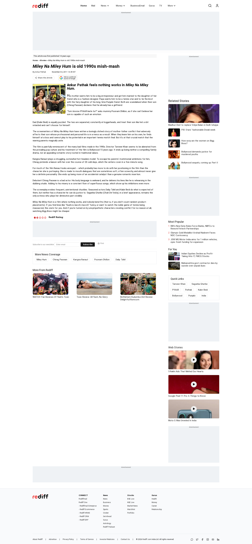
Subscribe (87, 244)
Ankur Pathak (40, 72)
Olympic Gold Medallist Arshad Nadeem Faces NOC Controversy (193, 234)
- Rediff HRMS (84, 513)
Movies (43, 60)
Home (83, 5)
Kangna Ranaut (80, 259)
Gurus (152, 5)
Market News (132, 506)
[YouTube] (213, 539)
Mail (93, 5)
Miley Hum (42, 259)
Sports (105, 509)
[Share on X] (197, 539)
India (204, 295)
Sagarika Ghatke (200, 284)
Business (107, 502)
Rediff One (83, 502)
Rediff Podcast (109, 527)
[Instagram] (207, 539)
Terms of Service (87, 539)
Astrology (107, 523)
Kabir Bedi (203, 289)
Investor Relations (107, 539)
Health (154, 499)
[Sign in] (217, 5)
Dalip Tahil (120, 259)
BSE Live (130, 499)
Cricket (106, 513)
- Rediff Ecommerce (86, 509)
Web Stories (175, 347)
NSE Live (130, 502)
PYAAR (175, 289)
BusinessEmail (138, 5)
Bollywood (177, 295)
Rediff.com (146, 539)
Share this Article (45, 78)
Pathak (188, 289)
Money (119, 5)
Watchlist (131, 509)
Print (102, 243)
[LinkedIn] (218, 539)
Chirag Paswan (60, 259)
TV (160, 5)
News (103, 5)
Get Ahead (107, 516)
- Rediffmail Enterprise (87, 506)
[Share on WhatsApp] (192, 539)
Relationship (157, 509)
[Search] (210, 5)
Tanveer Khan (179, 284)
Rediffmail (83, 499)
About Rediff (38, 539)
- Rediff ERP (83, 520)
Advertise (52, 539)
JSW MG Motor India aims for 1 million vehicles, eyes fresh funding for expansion (194, 240)
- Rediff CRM (84, 516)
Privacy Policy (68, 539)
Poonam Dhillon (102, 259)
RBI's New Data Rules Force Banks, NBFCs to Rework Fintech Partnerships (193, 227)
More (170, 5)
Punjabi (191, 295)
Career (154, 506)
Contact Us (125, 539)
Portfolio (130, 513)
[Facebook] (202, 539)
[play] (194, 360)
